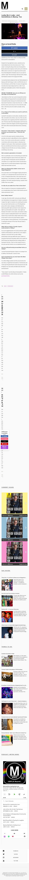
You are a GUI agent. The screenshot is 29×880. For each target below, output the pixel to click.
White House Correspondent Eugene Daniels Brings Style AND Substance (14, 625)
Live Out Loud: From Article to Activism (10, 593)
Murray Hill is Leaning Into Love (11, 804)
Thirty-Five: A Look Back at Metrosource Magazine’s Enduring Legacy (14, 578)
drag (5, 286)
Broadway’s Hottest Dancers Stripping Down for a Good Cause (14, 685)
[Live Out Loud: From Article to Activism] (7, 600)
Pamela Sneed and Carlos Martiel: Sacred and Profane (14, 717)
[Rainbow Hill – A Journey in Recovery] (7, 616)
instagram (5, 438)
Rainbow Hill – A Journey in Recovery (10, 609)
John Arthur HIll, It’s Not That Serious (13, 809)
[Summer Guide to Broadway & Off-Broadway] (7, 676)
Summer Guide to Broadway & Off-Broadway (12, 669)
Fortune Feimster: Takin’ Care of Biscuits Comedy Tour (14, 732)
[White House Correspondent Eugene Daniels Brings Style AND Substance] (7, 632)
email (15, 54)
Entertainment (14, 22)
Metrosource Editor (12, 21)
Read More (2, 378)
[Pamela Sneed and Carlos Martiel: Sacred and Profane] (7, 724)
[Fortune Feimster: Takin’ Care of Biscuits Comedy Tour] (7, 740)
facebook (15, 48)
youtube (5, 443)
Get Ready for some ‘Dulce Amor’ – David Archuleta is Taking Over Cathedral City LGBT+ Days (14, 701)
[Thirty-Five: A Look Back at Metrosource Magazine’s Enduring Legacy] (7, 585)
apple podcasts (4, 447)
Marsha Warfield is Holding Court (12, 825)
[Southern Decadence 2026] (7, 661)
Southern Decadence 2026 (8, 653)
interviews (10, 286)
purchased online (5, 275)
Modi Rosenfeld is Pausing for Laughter (13, 820)
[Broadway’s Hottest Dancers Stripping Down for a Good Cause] (7, 692)
